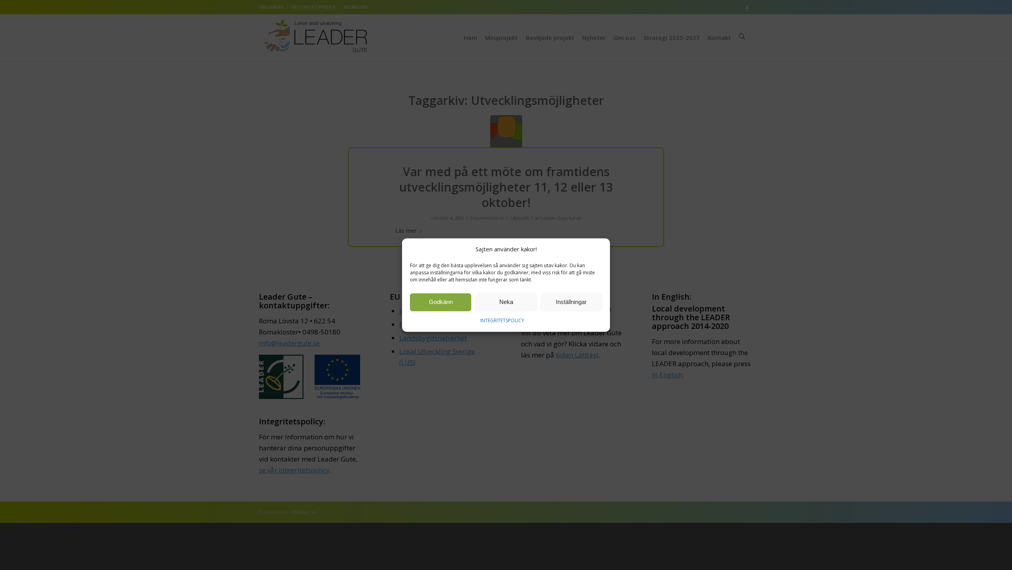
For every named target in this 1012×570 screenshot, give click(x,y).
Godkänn (441, 302)
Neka (506, 302)
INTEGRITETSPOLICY (502, 320)
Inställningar (571, 302)
